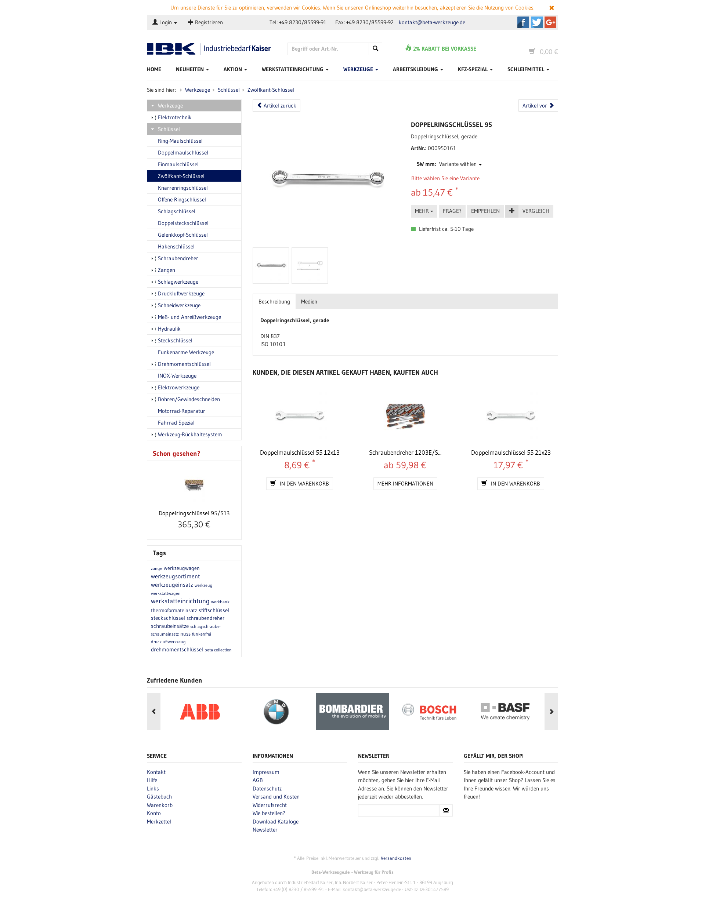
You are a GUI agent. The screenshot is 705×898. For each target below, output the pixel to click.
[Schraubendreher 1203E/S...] (405, 416)
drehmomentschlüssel (177, 649)
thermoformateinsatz (174, 610)
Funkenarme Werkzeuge (186, 352)
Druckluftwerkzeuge (181, 293)
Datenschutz (267, 788)
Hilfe (152, 780)
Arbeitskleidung (416, 69)
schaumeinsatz (165, 634)
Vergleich (536, 210)
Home (154, 69)
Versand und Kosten (276, 796)
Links (153, 788)
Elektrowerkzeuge (178, 387)
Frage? (452, 210)
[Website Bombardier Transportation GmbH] (352, 711)
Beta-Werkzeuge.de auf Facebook (523, 22)
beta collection (218, 649)
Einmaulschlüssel (178, 164)
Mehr (422, 210)
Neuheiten (190, 69)
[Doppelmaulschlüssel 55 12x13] (299, 416)
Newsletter (265, 829)
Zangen (166, 269)
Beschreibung (274, 301)
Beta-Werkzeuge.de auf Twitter (537, 22)
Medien (309, 301)
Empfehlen (485, 210)
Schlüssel (229, 89)
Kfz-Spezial (473, 69)
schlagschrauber (205, 626)
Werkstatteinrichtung (293, 69)
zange (156, 568)
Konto (154, 813)
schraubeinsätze (170, 625)
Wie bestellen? (269, 813)
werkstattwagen (166, 593)
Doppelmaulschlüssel (183, 152)
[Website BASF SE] (505, 711)
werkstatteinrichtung (180, 601)
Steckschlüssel (175, 340)
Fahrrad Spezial (176, 422)
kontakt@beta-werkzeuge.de (432, 22)
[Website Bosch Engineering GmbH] (428, 711)
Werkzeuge (359, 69)
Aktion (233, 69)
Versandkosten (396, 858)
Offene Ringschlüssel (182, 199)
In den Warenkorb (303, 483)
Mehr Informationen (405, 483)
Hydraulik (169, 328)
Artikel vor (536, 105)
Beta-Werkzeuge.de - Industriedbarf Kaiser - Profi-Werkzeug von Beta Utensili (211, 49)
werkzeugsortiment (175, 576)
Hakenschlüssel (176, 246)
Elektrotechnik (175, 117)
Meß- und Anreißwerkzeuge (189, 316)
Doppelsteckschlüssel (183, 222)
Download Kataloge (276, 821)
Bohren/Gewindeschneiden (189, 399)
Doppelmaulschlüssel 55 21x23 (511, 452)
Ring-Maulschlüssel (180, 140)
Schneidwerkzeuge (179, 305)
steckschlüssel (168, 617)
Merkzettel (159, 821)
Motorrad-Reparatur (181, 410)
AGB (258, 780)
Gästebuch (159, 796)
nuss (185, 633)
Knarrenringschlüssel (183, 187)
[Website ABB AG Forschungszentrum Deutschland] (199, 711)
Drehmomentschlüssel (184, 363)
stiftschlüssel (214, 610)
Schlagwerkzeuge (178, 281)
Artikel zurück (279, 105)
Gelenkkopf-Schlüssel (183, 234)
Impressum (266, 771)
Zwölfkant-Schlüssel (270, 89)
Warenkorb (160, 804)
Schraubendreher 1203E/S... (405, 452)
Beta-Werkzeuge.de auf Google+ (550, 22)
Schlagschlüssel (176, 211)
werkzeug (204, 585)
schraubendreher (205, 618)
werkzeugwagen (182, 568)
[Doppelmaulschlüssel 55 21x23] (510, 416)
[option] (199, 711)
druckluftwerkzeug (168, 641)
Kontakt (156, 771)
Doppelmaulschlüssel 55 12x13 (300, 452)
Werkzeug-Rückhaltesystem (190, 434)
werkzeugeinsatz (172, 584)
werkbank (220, 601)
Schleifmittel (526, 69)
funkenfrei (201, 634)
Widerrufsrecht (270, 804)
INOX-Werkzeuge (177, 375)
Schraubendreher (178, 258)
